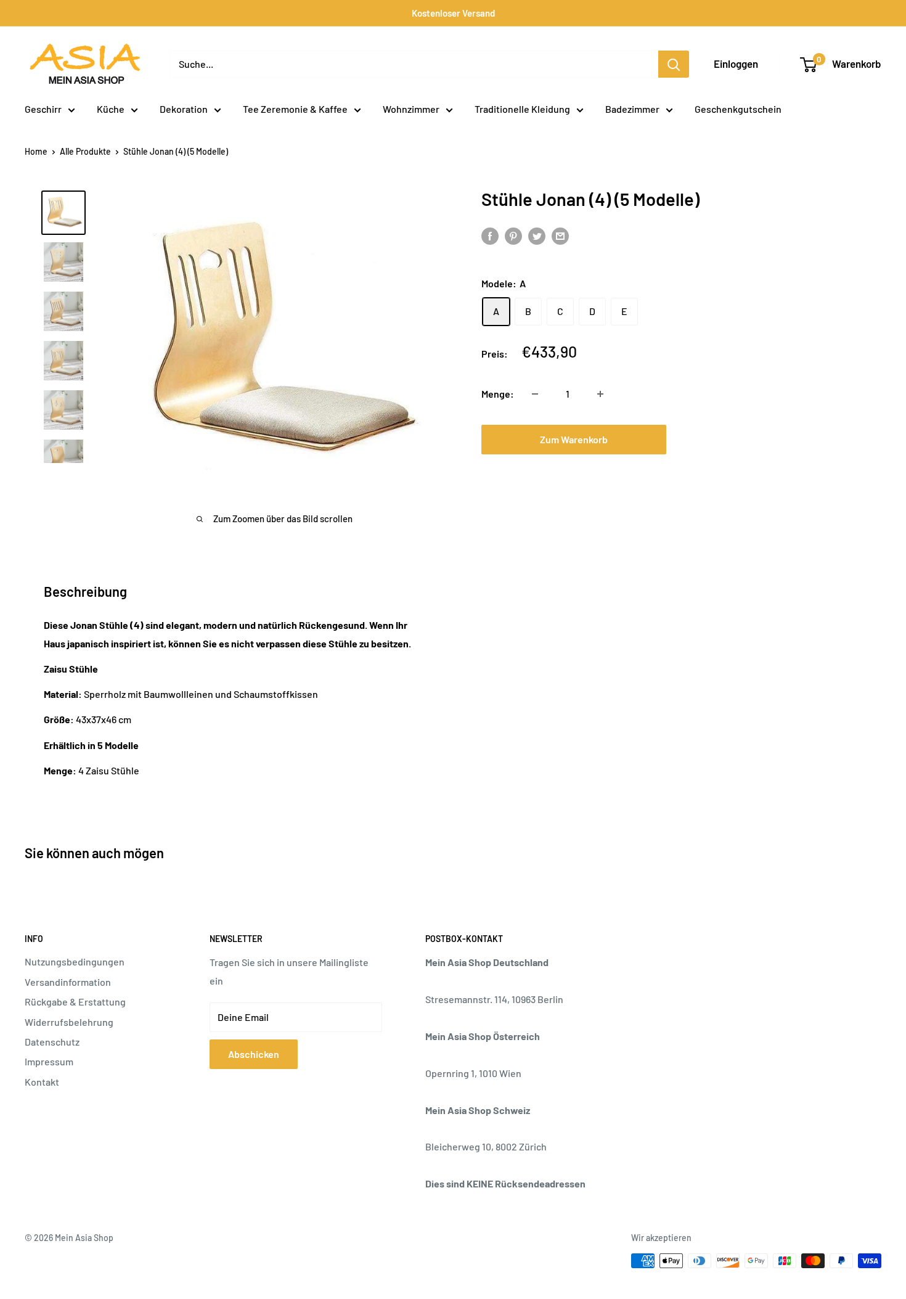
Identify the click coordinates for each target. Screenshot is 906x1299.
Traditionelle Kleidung (522, 109)
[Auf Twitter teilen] (536, 235)
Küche (110, 109)
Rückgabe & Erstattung (75, 1001)
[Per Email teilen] (560, 235)
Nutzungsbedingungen (74, 961)
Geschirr (43, 109)
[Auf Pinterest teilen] (513, 235)
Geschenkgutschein (738, 109)
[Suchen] (673, 64)
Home (36, 151)
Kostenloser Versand (453, 12)
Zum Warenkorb (574, 439)
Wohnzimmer (411, 109)
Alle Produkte (85, 151)
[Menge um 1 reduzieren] (535, 394)
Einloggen (736, 63)
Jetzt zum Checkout (770, 439)
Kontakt (42, 1082)
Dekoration (184, 109)
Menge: (497, 394)
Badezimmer (632, 109)
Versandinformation (68, 982)
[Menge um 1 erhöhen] (600, 394)
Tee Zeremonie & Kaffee (295, 109)
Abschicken (253, 1054)
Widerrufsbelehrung (69, 1022)
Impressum (49, 1061)
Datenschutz (52, 1041)
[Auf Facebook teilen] (490, 235)
